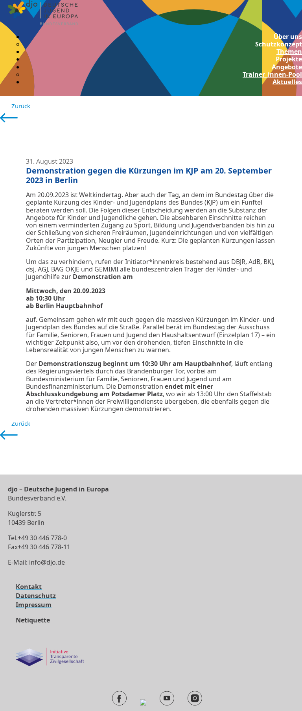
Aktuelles (287, 82)
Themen (289, 51)
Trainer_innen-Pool (272, 74)
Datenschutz (36, 595)
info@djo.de (47, 562)
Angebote (287, 67)
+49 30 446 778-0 (42, 538)
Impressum (34, 604)
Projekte (289, 59)
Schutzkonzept (278, 44)
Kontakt (29, 586)
